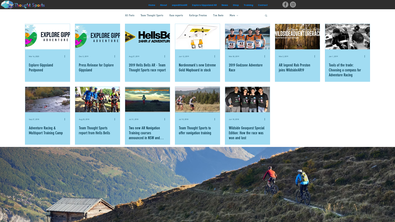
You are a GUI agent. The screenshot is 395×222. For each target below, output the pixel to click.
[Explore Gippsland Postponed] (47, 36)
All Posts (129, 15)
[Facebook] (285, 5)
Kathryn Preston (198, 15)
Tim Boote (218, 15)
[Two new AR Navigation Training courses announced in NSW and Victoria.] (147, 99)
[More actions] (66, 56)
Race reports (176, 15)
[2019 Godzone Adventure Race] (247, 36)
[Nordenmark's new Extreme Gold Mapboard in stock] (197, 36)
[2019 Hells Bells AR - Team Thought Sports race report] (147, 36)
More (232, 15)
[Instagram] (293, 5)
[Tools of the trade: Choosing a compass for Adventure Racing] (347, 36)
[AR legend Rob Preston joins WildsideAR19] (297, 36)
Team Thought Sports (152, 15)
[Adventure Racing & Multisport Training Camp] (47, 99)
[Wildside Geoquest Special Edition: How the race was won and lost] (247, 99)
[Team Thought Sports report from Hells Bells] (97, 99)
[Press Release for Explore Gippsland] (97, 36)
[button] (266, 15)
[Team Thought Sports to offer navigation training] (197, 99)
